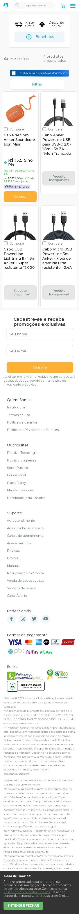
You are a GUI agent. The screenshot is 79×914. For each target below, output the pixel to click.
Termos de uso (18, 415)
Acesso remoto (19, 543)
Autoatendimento (21, 521)
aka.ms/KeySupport (47, 756)
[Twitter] (34, 619)
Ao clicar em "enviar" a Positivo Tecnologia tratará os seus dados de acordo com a (39, 380)
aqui (39, 895)
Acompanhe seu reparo (25, 528)
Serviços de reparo (21, 588)
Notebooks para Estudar (26, 498)
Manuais (13, 566)
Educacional (16, 475)
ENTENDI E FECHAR (23, 906)
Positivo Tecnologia (22, 453)
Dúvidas (13, 551)
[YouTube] (45, 619)
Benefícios (45, 37)
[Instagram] (23, 619)
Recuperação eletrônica (25, 573)
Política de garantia (22, 422)
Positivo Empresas (21, 460)
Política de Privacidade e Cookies (33, 430)
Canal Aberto (17, 596)
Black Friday (16, 483)
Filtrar (37, 84)
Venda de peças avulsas (25, 581)
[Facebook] (11, 619)
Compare (16, 129)
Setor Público (17, 468)
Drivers (12, 558)
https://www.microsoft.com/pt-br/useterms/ (32, 789)
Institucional (16, 407)
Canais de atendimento (25, 536)
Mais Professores (20, 490)
